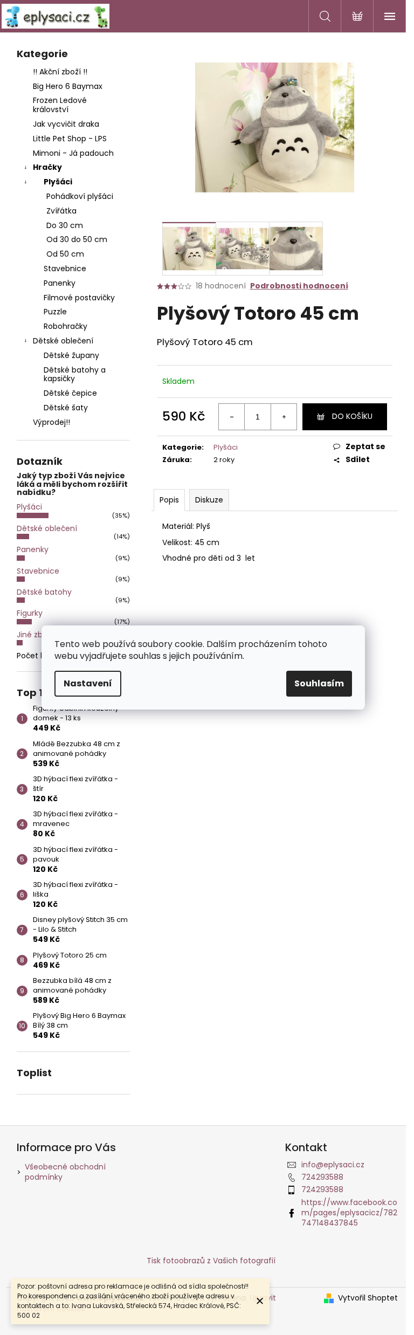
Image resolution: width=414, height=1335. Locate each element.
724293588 (322, 1177)
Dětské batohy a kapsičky (75, 374)
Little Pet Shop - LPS (70, 138)
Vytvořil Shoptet (368, 1298)
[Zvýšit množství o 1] (283, 417)
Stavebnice (65, 268)
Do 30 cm (64, 225)
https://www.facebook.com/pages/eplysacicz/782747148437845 (349, 1213)
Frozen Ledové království (60, 105)
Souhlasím (319, 683)
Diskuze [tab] (209, 499)
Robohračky (65, 326)
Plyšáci (58, 181)
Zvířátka (61, 210)
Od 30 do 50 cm (76, 239)
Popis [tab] (169, 499)
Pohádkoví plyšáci (79, 196)
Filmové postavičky (79, 297)
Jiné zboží (35, 634)
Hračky (47, 167)
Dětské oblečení (63, 340)
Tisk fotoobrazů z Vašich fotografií (211, 1260)
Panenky (59, 283)
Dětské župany (71, 355)
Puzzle (55, 311)
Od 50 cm (65, 254)
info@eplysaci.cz (332, 1164)
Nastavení (88, 683)
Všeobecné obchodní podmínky (65, 1171)
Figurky (30, 613)
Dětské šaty (66, 407)
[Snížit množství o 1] (232, 417)
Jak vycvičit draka (66, 124)
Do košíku (352, 416)
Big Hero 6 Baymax (67, 86)
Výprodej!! (51, 422)
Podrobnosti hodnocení (299, 286)
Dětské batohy (44, 592)
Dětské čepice (70, 393)
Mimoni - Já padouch (73, 153)
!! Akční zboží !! (60, 71)
